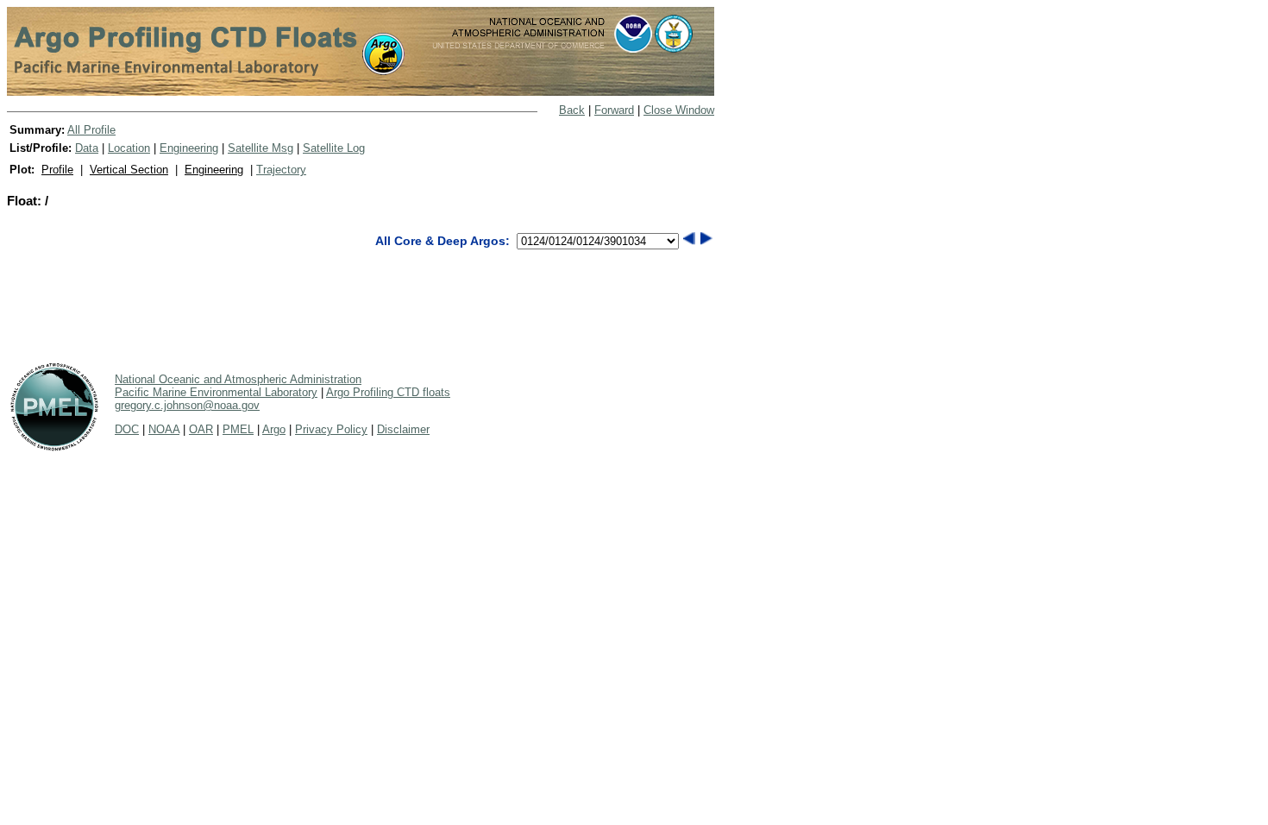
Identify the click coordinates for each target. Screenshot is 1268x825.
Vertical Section (129, 169)
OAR (201, 429)
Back (572, 110)
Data (86, 148)
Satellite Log (334, 148)
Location (129, 148)
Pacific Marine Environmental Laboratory (216, 392)
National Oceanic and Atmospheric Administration (238, 379)
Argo (274, 429)
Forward (614, 110)
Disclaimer (403, 429)
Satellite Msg (260, 148)
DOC (127, 429)
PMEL (238, 429)
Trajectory (281, 169)
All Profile (91, 129)
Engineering (189, 148)
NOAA (163, 429)
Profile (57, 169)
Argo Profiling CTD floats (388, 392)
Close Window (678, 110)
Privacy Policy (331, 429)
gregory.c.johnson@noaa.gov (187, 405)
